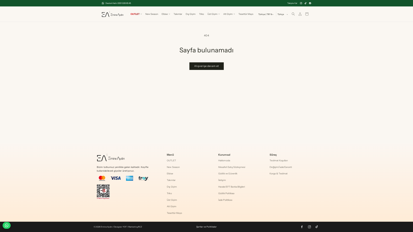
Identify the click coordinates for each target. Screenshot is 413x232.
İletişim (222, 180)
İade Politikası (225, 199)
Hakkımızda (224, 160)
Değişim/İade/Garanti (281, 167)
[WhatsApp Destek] (7, 225)
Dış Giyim (172, 186)
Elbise (170, 173)
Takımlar (171, 180)
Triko (169, 193)
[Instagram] (301, 3)
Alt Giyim (171, 206)
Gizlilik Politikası (226, 193)
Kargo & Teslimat (278, 173)
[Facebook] (310, 3)
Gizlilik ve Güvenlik (227, 173)
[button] (136, 14)
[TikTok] (305, 3)
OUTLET (171, 160)
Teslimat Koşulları (279, 160)
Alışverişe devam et (206, 66)
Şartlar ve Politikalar (206, 226)
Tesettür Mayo (174, 213)
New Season (173, 167)
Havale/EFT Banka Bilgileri (231, 186)
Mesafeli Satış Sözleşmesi (231, 167)
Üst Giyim (172, 199)
